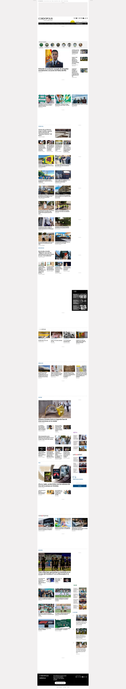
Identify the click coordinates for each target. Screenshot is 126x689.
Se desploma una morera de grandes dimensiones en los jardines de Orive (62, 227)
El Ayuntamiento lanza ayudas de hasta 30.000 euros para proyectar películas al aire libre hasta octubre (50, 454)
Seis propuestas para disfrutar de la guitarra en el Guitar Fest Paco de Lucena (45, 437)
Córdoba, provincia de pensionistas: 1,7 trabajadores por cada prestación (75, 51)
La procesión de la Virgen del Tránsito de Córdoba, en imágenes (75, 443)
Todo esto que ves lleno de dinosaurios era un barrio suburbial (41, 492)
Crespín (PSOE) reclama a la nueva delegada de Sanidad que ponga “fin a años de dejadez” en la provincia (42, 270)
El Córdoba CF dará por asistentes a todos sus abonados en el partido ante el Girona (46, 614)
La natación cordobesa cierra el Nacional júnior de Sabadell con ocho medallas (75, 590)
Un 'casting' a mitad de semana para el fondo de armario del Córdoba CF (62, 614)
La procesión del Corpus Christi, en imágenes (75, 447)
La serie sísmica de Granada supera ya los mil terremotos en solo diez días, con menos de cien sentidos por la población (81, 374)
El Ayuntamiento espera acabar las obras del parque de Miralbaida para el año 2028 (46, 243)
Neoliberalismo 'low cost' (43, 340)
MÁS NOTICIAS (41, 248)
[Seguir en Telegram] (79, 18)
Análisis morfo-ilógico (42, 338)
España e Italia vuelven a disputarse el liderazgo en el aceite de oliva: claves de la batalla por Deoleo (75, 60)
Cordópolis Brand (57, 529)
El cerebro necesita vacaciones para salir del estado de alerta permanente (50, 268)
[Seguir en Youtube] (83, 18)
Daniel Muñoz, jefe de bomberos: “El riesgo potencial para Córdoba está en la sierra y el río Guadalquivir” (76, 302)
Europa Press (57, 212)
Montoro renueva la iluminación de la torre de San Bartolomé (67, 268)
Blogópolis (53, 23)
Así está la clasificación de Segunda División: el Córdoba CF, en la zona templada (61, 599)
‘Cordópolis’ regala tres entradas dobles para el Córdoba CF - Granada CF (62, 629)
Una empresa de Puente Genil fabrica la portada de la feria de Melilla (62, 243)
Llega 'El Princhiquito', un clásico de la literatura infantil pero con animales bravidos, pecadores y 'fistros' (56, 374)
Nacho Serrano (40, 107)
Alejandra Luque (74, 77)
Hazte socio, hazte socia (60, 682)
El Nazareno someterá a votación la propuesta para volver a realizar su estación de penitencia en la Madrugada (45, 227)
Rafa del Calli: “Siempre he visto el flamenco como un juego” (76, 296)
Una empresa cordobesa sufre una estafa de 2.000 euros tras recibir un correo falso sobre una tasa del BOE (46, 196)
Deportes (49, 23)
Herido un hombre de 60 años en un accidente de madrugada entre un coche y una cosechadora (46, 165)
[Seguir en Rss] (86, 676)
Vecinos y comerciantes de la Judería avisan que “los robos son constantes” (62, 211)
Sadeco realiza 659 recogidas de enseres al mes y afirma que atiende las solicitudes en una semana (62, 180)
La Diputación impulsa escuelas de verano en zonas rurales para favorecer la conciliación (59, 269)
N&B (64, 23)
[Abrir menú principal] (85, 23)
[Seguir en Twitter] (74, 18)
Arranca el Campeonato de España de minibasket (75, 606)
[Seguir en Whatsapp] (87, 18)
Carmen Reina (40, 167)
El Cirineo (61, 23)
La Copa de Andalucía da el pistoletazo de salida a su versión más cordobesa (46, 599)
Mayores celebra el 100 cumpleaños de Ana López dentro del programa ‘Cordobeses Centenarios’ (50, 147)
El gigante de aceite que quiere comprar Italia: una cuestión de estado (81, 341)
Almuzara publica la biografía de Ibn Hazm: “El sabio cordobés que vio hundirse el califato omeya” (58, 428)
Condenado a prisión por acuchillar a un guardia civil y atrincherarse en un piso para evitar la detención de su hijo (75, 72)
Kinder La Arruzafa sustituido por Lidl (56, 341)
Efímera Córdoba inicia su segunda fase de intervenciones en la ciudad (52, 420)
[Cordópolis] (44, 675)
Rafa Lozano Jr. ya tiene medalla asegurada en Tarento (58, 580)
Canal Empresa (73, 23)
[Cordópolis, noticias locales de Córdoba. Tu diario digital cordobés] (45, 18)
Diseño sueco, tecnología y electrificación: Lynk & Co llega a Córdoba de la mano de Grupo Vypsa (80, 528)
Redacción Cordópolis (41, 136)
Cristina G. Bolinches (75, 64)
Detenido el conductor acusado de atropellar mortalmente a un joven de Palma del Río (53, 69)
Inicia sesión (77, 21)
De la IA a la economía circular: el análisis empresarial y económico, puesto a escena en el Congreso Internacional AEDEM (75, 470)
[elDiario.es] (44, 678)
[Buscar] (68, 21)
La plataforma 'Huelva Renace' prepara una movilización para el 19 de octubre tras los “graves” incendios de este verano (43, 374)
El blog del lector (54, 338)
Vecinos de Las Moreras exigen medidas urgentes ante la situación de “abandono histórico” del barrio (45, 132)
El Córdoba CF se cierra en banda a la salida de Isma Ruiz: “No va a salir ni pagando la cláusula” (45, 105)
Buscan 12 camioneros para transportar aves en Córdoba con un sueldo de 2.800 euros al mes (63, 196)
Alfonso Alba (74, 54)
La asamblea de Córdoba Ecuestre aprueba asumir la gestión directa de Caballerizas (45, 180)
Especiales (68, 23)
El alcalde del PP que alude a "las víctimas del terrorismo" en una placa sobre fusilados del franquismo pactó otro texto (81, 650)
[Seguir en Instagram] (81, 18)
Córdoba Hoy (41, 23)
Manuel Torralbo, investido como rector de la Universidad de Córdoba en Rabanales (75, 465)
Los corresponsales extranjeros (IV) (67, 341)
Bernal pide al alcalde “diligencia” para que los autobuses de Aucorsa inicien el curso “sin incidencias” (46, 253)
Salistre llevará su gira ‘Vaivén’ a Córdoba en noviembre (80, 105)
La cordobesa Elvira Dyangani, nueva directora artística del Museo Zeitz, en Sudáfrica (42, 427)
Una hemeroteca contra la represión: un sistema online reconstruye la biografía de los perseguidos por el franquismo (69, 374)
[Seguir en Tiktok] (85, 18)
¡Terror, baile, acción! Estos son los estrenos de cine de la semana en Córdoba (54, 485)
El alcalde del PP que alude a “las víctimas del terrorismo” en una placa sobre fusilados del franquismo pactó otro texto (46, 212)
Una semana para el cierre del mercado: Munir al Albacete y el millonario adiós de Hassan (42, 581)
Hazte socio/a (72, 21)
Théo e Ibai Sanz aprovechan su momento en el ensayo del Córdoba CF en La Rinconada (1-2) (54, 573)
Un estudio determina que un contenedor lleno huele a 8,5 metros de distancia (63, 165)
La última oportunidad (80, 338)
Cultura (45, 23)
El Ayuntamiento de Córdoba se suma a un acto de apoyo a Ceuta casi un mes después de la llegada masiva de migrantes (67, 148)
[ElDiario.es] (79, 23)
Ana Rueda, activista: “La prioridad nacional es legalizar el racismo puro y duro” (76, 307)
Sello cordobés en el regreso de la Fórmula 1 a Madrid (44, 629)
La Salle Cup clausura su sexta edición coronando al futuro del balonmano (76, 596)
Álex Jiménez (74, 530)
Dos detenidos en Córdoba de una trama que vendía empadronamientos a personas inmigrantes (42, 147)
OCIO (39, 462)
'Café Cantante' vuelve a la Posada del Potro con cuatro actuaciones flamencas (42, 453)
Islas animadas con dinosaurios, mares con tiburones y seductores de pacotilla (58, 492)
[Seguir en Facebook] (78, 676)
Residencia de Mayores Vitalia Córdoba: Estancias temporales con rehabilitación (62, 528)
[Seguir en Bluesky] (76, 18)
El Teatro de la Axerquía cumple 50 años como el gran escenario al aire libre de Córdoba (66, 454)
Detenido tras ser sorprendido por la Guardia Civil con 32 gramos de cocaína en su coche (58, 147)
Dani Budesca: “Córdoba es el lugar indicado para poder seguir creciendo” (62, 105)
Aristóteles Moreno (41, 341)
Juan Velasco (40, 494)
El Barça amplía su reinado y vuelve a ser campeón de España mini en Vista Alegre (75, 601)
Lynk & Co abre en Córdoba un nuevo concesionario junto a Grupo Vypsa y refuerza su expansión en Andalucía (45, 528)
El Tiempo (57, 23)
